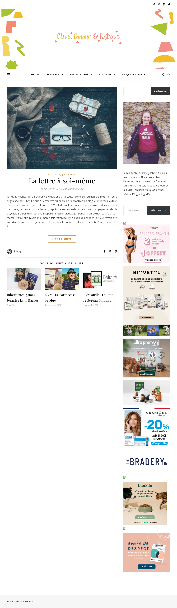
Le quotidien (132, 74)
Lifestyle (52, 74)
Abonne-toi (158, 210)
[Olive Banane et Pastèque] (88, 37)
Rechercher (160, 91)
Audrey (17, 251)
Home (35, 74)
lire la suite (62, 239)
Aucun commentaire (71, 188)
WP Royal (30, 601)
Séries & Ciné (79, 74)
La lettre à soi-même (62, 180)
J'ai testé (69, 174)
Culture (105, 74)
